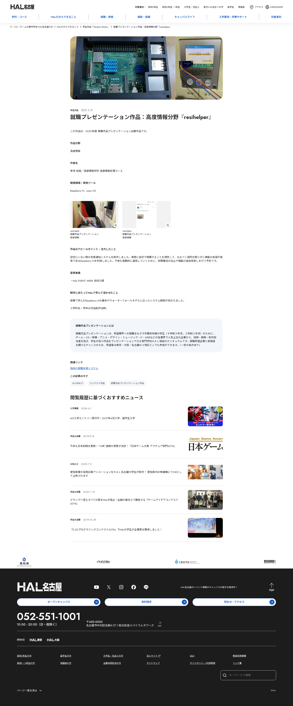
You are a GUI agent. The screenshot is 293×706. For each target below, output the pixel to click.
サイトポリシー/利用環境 (202, 663)
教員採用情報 (239, 655)
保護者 (241, 7)
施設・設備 (144, 17)
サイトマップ (153, 663)
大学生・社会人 (191, 7)
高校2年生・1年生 (171, 7)
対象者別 (276, 17)
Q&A (192, 655)
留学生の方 (65, 655)
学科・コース (19, 17)
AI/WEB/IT (77, 383)
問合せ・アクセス (234, 602)
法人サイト (152, 655)
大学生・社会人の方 (113, 655)
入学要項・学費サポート (233, 17)
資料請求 (146, 602)
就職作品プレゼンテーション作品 (127, 383)
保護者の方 (65, 663)
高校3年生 (153, 7)
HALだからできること (63, 17)
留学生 (230, 7)
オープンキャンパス (58, 602)
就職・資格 (107, 17)
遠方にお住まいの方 (213, 7)
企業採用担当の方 (112, 663)
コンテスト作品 (97, 383)
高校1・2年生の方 (26, 663)
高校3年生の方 (24, 655)
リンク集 (237, 663)
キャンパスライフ (184, 17)
